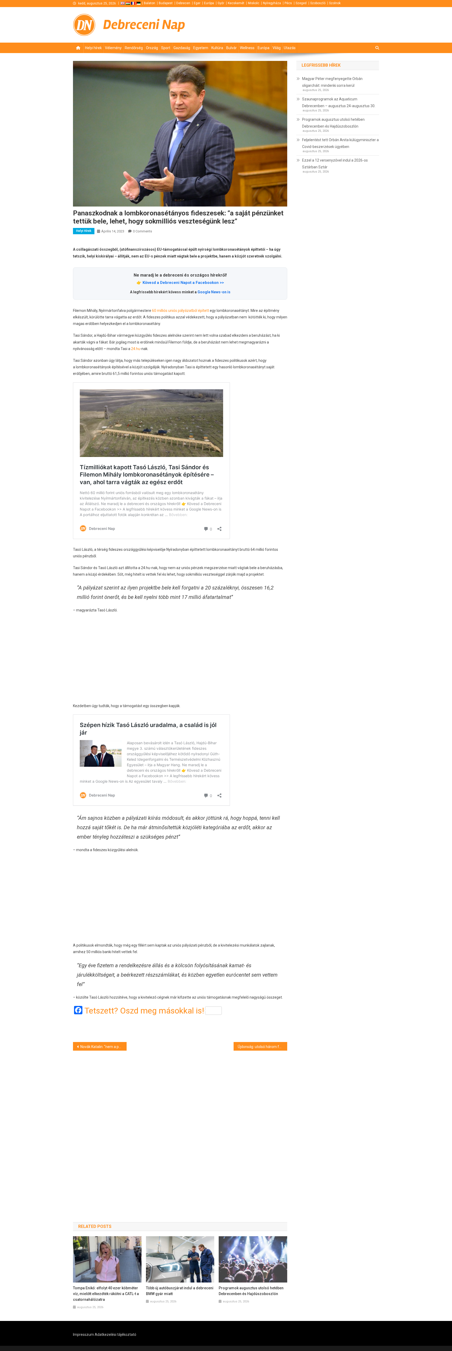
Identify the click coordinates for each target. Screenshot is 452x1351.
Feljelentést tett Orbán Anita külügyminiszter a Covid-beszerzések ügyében (340, 143)
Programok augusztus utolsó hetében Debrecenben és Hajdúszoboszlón (251, 1291)
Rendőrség (134, 48)
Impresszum (83, 1334)
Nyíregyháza (272, 3)
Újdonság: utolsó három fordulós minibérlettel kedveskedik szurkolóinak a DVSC (262, 1047)
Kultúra (217, 48)
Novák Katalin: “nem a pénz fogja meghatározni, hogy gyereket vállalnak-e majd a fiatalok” (103, 1047)
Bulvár (231, 48)
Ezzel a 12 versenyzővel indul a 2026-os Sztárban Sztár (335, 163)
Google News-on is (213, 292)
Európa (209, 3)
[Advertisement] (180, 658)
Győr (221, 3)
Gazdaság (181, 48)
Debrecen (183, 3)
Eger (197, 3)
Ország (152, 48)
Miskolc (253, 3)
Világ (277, 48)
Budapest (166, 3)
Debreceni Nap (144, 24)
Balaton (149, 3)
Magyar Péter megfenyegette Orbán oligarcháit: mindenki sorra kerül (332, 82)
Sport (165, 48)
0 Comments (142, 231)
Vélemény (113, 48)
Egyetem (200, 48)
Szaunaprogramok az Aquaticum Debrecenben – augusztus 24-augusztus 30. (338, 102)
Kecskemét (236, 3)
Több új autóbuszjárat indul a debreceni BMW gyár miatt (179, 1291)
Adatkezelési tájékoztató (115, 1334)
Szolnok (335, 3)
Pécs (288, 3)
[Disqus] (180, 1127)
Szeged (301, 3)
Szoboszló (317, 3)
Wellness (247, 48)
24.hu (135, 349)
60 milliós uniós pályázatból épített (180, 310)
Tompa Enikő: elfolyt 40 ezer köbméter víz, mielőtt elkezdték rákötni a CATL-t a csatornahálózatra (106, 1294)
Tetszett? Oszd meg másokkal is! (144, 1010)
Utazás (290, 48)
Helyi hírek (93, 48)
